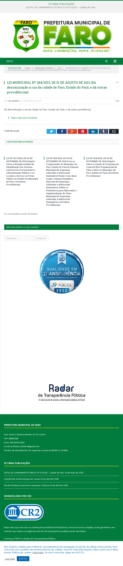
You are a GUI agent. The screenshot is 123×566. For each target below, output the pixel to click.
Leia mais (38, 552)
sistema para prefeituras (43, 527)
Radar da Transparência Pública (39, 538)
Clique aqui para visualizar (24, 117)
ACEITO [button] (23, 558)
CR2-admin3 (13, 101)
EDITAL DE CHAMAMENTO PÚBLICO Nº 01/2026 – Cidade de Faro (34, 472)
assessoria (78, 527)
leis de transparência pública (55, 531)
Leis (117, 101)
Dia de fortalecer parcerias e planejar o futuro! (26, 485)
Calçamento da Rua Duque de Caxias (60, 7)
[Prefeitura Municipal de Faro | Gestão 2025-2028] (61, 36)
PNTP (17, 538)
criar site (23, 527)
